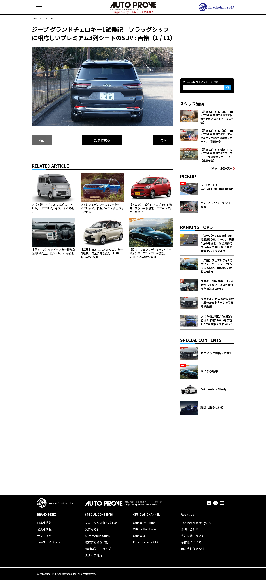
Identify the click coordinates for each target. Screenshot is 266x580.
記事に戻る (102, 140)
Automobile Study (97, 536)
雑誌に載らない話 (96, 542)
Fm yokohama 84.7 (145, 542)
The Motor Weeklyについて (199, 522)
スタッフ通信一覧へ (221, 168)
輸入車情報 (44, 529)
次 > (163, 140)
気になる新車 (93, 529)
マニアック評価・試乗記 (101, 522)
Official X (139, 536)
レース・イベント (48, 542)
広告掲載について (192, 536)
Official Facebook (144, 529)
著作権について (191, 542)
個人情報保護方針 (192, 549)
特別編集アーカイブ (98, 549)
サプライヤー (45, 536)
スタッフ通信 (93, 555)
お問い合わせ (189, 529)
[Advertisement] (207, 47)
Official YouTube (144, 522)
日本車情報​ (44, 522)
